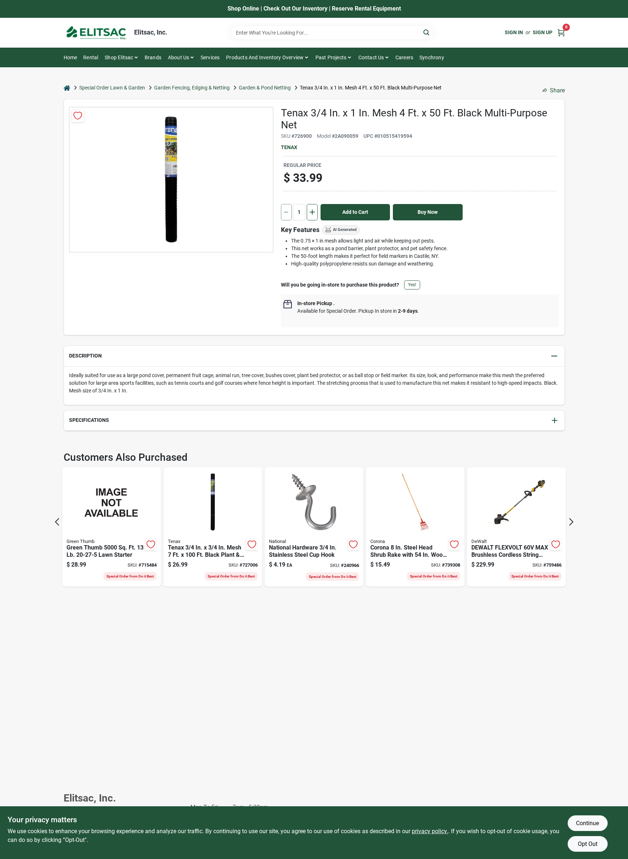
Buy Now (428, 212)
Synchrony (431, 57)
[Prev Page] (57, 522)
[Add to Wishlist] (78, 115)
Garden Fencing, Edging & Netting (192, 88)
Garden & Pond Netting (265, 88)
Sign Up (542, 32)
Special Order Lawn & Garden (112, 88)
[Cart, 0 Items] (561, 32)
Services (210, 57)
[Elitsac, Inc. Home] (96, 33)
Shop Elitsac (119, 57)
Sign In (514, 32)
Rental (90, 57)
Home (70, 57)
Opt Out (587, 843)
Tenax (289, 147)
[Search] (427, 32)
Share (557, 90)
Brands (153, 57)
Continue (587, 823)
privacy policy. (430, 831)
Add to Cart (355, 212)
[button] (314, 356)
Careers (404, 57)
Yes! (412, 284)
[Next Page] (571, 522)
